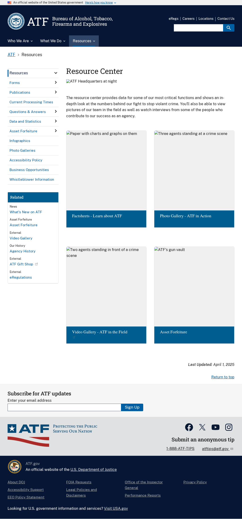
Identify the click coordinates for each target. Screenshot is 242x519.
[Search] (228, 28)
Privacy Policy (195, 482)
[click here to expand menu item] (56, 73)
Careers (188, 18)
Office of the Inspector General (144, 485)
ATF (11, 54)
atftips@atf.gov (215, 449)
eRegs (173, 18)
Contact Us (225, 18)
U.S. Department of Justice (93, 469)
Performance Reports (143, 495)
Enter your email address (30, 400)
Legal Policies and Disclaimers (81, 492)
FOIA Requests (78, 482)
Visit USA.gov (116, 508)
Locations (206, 18)
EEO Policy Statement (26, 497)
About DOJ (16, 482)
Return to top (222, 377)
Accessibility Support (26, 490)
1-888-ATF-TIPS (180, 448)
